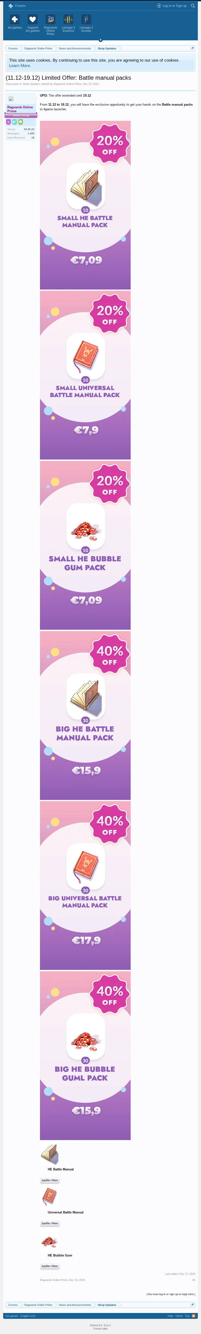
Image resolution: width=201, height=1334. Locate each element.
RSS (193, 1316)
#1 (193, 1279)
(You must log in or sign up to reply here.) (171, 1294)
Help (170, 1315)
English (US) (28, 1315)
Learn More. (20, 65)
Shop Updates (31, 83)
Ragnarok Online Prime (67, 83)
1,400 (31, 133)
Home (179, 1315)
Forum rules (100, 1328)
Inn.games (12, 1315)
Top (187, 1315)
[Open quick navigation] (192, 48)
